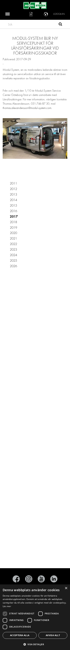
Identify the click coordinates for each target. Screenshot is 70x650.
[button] (35, 644)
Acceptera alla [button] (19, 635)
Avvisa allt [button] (53, 635)
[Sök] (60, 25)
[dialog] (35, 617)
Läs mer (7, 606)
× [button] (66, 588)
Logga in (59, 14)
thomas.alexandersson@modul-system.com (27, 108)
